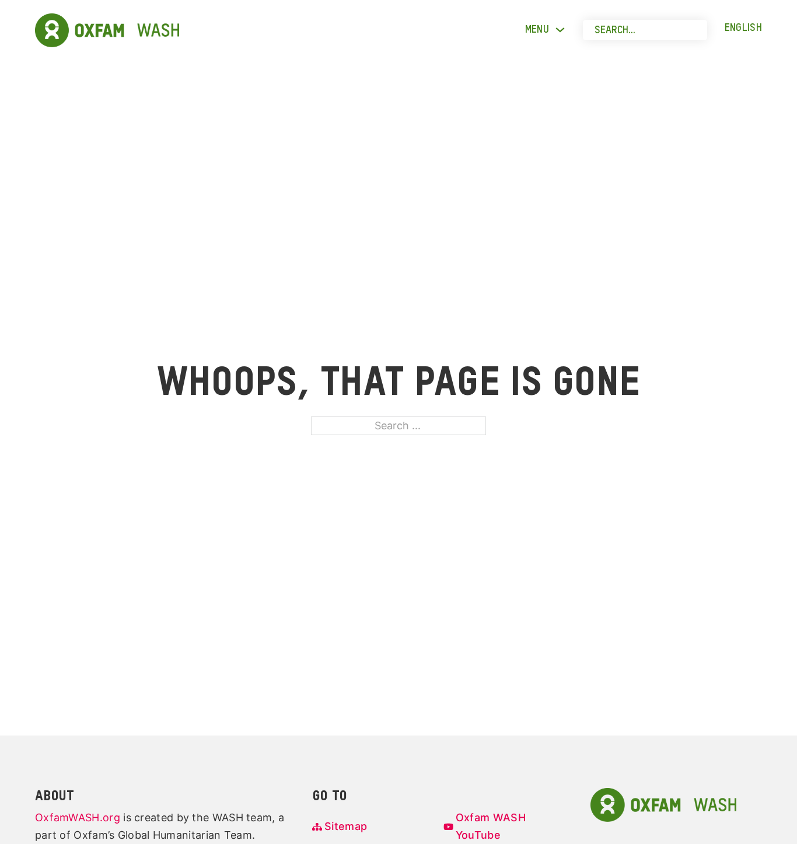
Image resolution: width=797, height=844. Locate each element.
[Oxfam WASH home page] (663, 804)
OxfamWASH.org (77, 817)
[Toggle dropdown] (560, 29)
